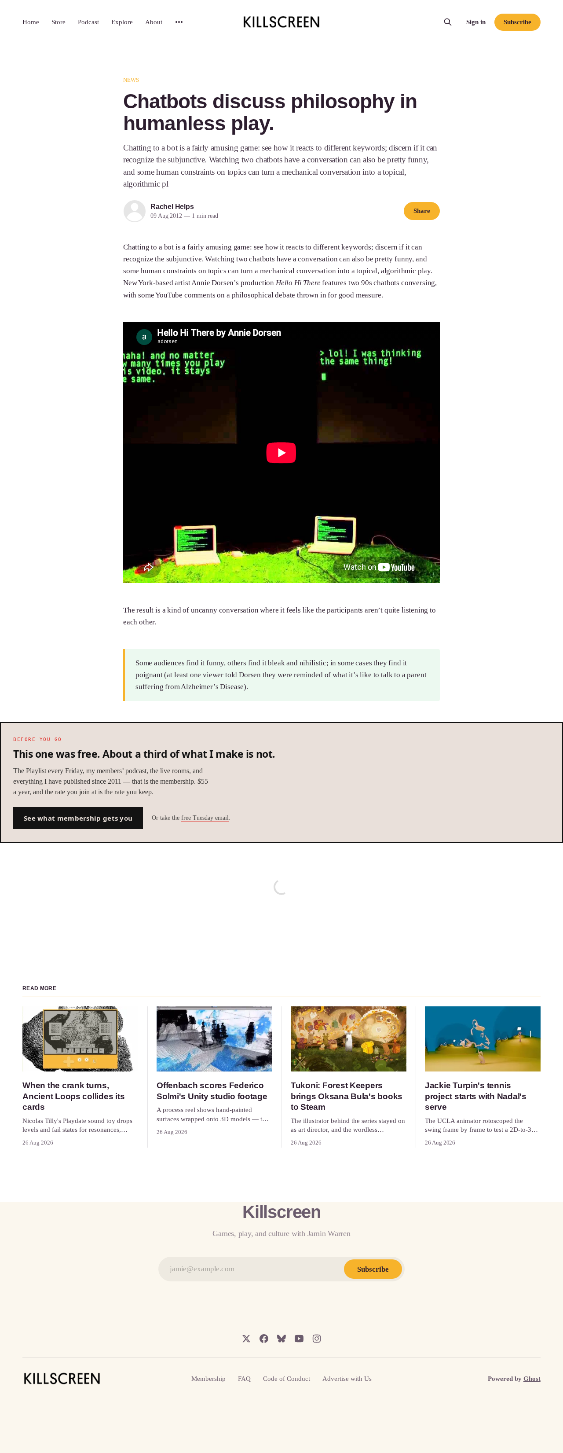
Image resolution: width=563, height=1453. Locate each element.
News (131, 80)
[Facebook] (264, 1338)
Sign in (476, 22)
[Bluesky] (281, 1338)
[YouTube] (299, 1338)
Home (30, 22)
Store (58, 22)
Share (421, 210)
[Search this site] (448, 22)
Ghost (532, 1378)
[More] (179, 22)
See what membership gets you (78, 818)
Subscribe (517, 22)
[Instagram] (316, 1338)
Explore (122, 22)
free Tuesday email (205, 818)
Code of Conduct (286, 1378)
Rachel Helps (172, 206)
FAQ (244, 1378)
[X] (246, 1338)
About (153, 22)
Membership (208, 1378)
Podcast (88, 22)
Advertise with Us (347, 1378)
